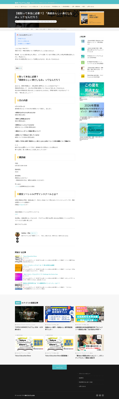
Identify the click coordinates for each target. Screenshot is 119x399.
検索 (83, 6)
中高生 (84, 324)
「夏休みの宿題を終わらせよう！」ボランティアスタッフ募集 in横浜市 (89, 357)
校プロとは (24, 6)
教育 (25, 21)
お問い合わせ (90, 6)
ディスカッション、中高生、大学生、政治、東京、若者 (40, 21)
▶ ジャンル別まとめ (24, 41)
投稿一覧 (33, 233)
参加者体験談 (66, 6)
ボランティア (86, 353)
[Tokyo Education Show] (18, 259)
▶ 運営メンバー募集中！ (25, 43)
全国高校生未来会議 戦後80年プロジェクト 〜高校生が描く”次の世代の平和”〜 (89, 328)
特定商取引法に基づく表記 (86, 382)
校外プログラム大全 (30, 395)
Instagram (22, 204)
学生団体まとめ (56, 6)
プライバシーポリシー (84, 373)
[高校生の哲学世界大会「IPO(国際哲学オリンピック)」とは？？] (18, 286)
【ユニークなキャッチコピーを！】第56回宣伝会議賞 (38, 265)
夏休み (91, 353)
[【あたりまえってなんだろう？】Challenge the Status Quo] (18, 277)
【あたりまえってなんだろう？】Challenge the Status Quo (40, 274)
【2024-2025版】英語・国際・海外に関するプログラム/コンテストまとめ (95, 50)
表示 (20, 68)
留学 (58, 324)
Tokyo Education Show (30, 256)
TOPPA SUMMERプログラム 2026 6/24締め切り (29, 328)
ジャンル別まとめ (33, 6)
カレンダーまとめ (45, 6)
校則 (54, 21)
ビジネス (33, 324)
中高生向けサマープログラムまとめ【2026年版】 (91, 97)
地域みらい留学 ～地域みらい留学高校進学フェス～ (58, 328)
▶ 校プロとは (22, 38)
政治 (88, 324)
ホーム (16, 6)
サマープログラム (27, 324)
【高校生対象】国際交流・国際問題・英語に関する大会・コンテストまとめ (95, 69)
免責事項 (81, 378)
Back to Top (60, 367)
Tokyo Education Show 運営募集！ (57, 356)
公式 (16, 214)
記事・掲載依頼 (76, 6)
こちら (17, 186)
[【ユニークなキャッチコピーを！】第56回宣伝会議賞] (18, 268)
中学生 (54, 324)
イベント (25, 353)
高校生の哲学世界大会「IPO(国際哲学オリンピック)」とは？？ (41, 283)
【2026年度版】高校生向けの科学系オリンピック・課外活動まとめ (95, 42)
